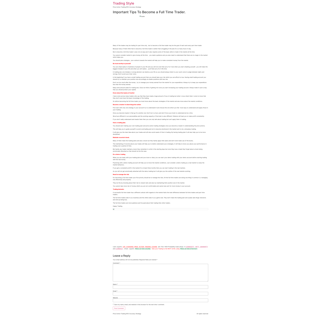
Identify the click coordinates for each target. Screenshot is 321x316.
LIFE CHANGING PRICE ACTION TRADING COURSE (140, 247)
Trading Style (123, 3)
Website (115, 297)
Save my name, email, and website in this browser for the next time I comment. (139, 304)
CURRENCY (119, 249)
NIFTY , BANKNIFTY (201, 247)
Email (115, 291)
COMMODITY (190, 247)
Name (115, 284)
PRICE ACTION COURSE (143, 249)
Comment (116, 263)
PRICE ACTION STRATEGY (188, 249)
